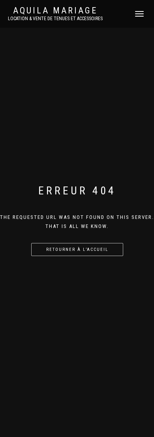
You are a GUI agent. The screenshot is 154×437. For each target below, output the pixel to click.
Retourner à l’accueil (77, 249)
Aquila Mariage (55, 10)
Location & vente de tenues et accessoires (55, 18)
